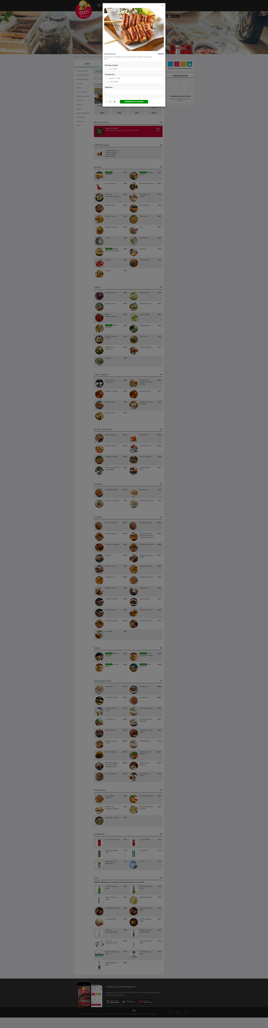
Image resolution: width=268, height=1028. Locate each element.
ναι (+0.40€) (113, 69)
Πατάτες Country (111, 65)
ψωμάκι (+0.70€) (114, 78)
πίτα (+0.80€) (113, 82)
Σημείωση (108, 87)
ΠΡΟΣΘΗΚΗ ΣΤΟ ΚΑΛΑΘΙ (134, 101)
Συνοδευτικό (110, 74)
